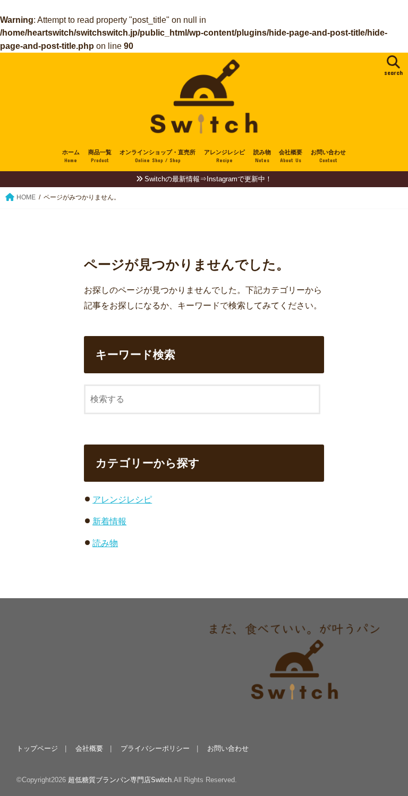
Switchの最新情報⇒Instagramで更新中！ (208, 179)
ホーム (71, 156)
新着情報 (109, 521)
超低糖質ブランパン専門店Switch (120, 780)
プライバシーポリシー (155, 748)
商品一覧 (100, 156)
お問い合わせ (328, 156)
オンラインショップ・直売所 (158, 156)
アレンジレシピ (224, 156)
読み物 (262, 156)
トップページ (37, 748)
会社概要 (290, 156)
